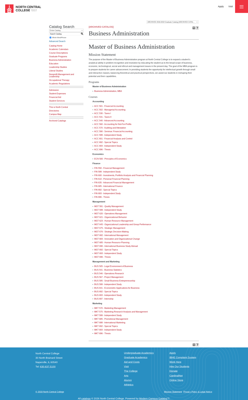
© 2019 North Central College (50, 392)
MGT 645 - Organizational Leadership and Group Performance (122, 224)
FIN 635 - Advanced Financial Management (114, 182)
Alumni (128, 380)
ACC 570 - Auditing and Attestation (110, 128)
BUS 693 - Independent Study (108, 295)
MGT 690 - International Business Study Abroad (116, 246)
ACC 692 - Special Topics (106, 142)
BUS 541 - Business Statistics (108, 270)
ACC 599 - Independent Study (108, 135)
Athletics (128, 384)
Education (53, 64)
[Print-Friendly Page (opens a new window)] (193, 27)
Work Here (175, 362)
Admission (54, 90)
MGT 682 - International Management (111, 235)
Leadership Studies (58, 67)
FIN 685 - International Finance (108, 186)
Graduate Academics (135, 357)
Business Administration (60, 60)
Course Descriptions (58, 53)
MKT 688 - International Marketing (109, 322)
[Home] (20, 8)
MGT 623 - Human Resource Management (113, 221)
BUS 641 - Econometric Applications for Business (117, 288)
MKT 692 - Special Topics (106, 326)
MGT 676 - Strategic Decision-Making (111, 232)
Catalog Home (55, 46)
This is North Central (58, 107)
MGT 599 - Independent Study (108, 210)
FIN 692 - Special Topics (105, 190)
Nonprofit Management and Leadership (61, 75)
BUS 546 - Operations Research (109, 273)
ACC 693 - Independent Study (108, 146)
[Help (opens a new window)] (197, 27)
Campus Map (55, 114)
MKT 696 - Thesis (102, 333)
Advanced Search (57, 41)
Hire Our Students (179, 366)
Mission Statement (173, 392)
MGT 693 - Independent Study (108, 253)
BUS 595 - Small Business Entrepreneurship (114, 281)
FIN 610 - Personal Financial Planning (111, 179)
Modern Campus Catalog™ (154, 398)
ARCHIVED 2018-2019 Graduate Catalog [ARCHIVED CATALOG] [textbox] (172, 22)
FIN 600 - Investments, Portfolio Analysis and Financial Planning (123, 175)
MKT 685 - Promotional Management (111, 319)
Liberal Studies (56, 71)
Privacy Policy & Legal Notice (197, 392)
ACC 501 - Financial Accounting (109, 106)
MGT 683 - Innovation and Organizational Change (117, 239)
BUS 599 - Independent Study (108, 284)
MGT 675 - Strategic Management (109, 228)
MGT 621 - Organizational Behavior (110, 217)
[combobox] (172, 22)
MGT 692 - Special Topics (106, 250)
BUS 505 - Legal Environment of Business (113, 266)
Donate (173, 371)
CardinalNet (176, 375)
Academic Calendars (58, 49)
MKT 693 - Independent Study (108, 330)
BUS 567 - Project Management (108, 277)
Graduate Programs (58, 56)
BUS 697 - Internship (103, 299)
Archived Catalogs (57, 121)
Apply (221, 6)
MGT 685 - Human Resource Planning (111, 242)
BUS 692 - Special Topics (106, 291)
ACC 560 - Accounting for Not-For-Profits (112, 124)
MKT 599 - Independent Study (108, 315)
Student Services (57, 101)
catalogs (86, 398)
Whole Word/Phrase (59, 37)
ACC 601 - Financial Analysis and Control (113, 139)
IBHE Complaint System (182, 357)
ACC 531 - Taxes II (102, 117)
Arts (126, 375)
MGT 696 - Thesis (102, 257)
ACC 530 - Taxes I (102, 113)
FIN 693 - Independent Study (107, 193)
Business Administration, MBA (108, 91)
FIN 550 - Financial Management (109, 168)
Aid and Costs (132, 362)
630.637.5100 (48, 366)
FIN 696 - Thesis (102, 197)
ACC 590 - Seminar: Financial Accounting (113, 131)
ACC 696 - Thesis (102, 149)
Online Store (176, 380)
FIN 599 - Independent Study (107, 172)
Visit (230, 6)
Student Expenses (57, 93)
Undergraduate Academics (139, 353)
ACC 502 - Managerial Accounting (109, 110)
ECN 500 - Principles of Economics (110, 159)
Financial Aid (55, 97)
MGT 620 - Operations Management (110, 213)
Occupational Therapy (59, 80)
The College (131, 371)
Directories (54, 111)
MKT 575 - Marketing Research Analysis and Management (121, 312)
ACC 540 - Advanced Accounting (109, 120)
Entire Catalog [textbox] (55, 30)
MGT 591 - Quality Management (108, 206)
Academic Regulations (59, 84)
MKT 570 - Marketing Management (110, 308)
